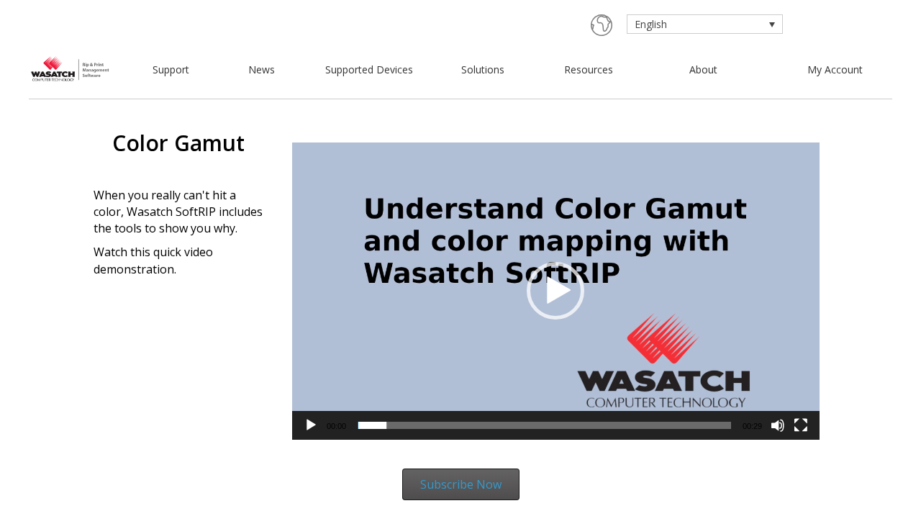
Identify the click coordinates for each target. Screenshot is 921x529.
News (261, 69)
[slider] (545, 425)
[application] (556, 291)
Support (171, 69)
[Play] (311, 425)
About (703, 69)
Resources (588, 69)
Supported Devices (369, 69)
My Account (835, 69)
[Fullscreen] (801, 425)
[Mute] (778, 425)
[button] (555, 291)
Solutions (482, 69)
